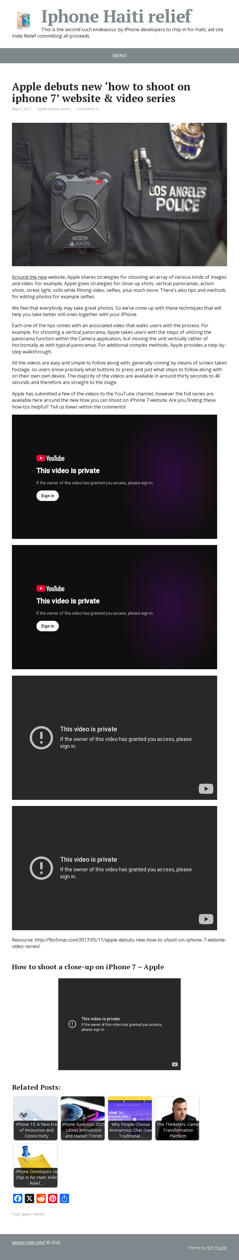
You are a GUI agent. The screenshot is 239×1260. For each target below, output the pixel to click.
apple (26, 1214)
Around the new (29, 277)
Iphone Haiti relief (116, 16)
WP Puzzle (217, 1247)
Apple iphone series (54, 108)
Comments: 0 (87, 108)
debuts (39, 1214)
